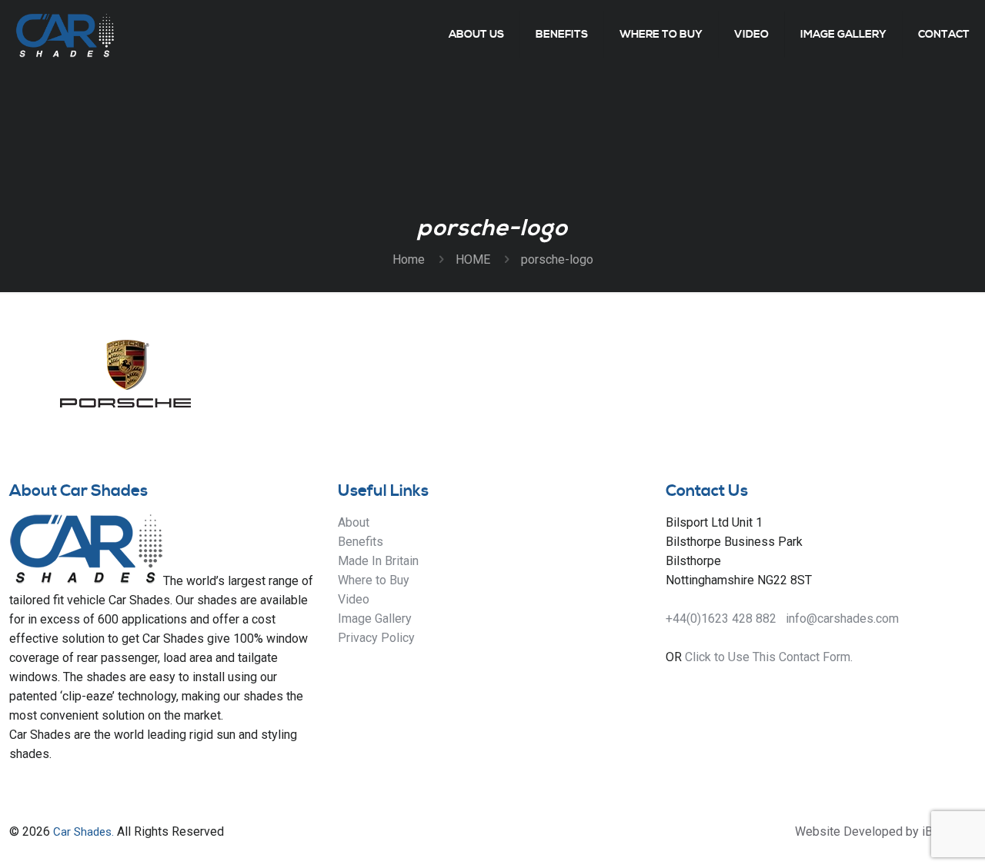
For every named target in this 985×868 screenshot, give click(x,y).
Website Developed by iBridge (877, 831)
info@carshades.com (842, 618)
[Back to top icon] (911, 836)
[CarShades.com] (65, 34)
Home (408, 259)
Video (353, 599)
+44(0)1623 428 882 (721, 618)
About (353, 522)
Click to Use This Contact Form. (769, 657)
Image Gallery (375, 618)
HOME (473, 259)
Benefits (360, 541)
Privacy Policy (376, 637)
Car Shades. (83, 832)
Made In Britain (378, 561)
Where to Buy (373, 580)
